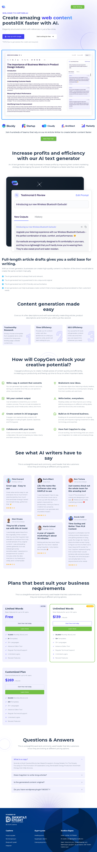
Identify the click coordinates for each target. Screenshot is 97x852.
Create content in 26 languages (22, 414)
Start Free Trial (48, 139)
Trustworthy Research (10, 328)
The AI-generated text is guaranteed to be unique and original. (28, 280)
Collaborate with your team (20, 429)
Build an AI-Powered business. (73, 414)
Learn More (25, 629)
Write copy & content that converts (24, 383)
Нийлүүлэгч (39, 835)
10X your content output (18, 398)
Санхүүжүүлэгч (40, 842)
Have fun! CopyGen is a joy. (72, 429)
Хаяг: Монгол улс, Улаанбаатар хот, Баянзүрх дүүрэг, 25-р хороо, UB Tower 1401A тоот (76, 844)
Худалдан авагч (41, 839)
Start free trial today (25, 623)
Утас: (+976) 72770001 (69, 835)
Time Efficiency (44, 327)
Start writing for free (44, 36)
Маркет (9, 846)
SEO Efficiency (75, 327)
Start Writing (77, 7)
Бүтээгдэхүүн (11, 839)
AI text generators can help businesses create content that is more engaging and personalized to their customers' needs (48, 289)
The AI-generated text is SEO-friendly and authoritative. (26, 284)
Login (61, 7)
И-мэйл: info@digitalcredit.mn (72, 839)
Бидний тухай (11, 842)
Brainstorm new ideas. (69, 383)
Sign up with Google (14, 36)
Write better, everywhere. (71, 398)
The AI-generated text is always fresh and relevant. (24, 276)
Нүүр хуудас (10, 835)
